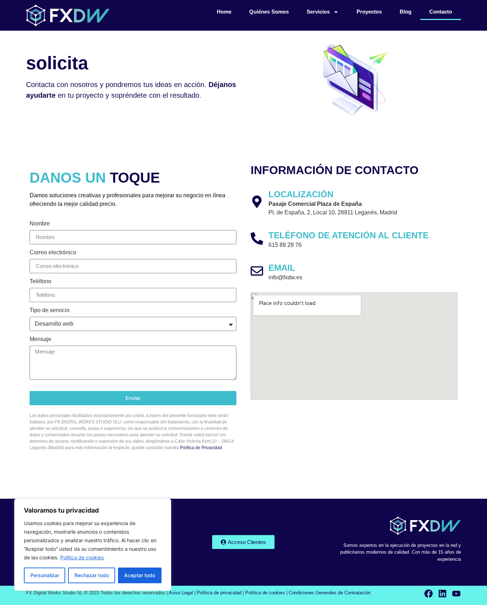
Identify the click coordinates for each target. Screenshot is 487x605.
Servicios (318, 12)
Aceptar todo (139, 575)
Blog (405, 12)
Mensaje (40, 339)
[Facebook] (428, 593)
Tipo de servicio (50, 310)
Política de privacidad (219, 592)
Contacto (440, 12)
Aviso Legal (181, 592)
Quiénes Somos (269, 12)
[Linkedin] (442, 593)
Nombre (40, 224)
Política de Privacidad (201, 447)
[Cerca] (163, 504)
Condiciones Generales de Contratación (329, 592)
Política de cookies (82, 557)
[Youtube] (456, 593)
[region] (92, 545)
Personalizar (44, 575)
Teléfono (40, 281)
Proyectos (369, 12)
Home (224, 12)
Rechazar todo (92, 575)
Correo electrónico (53, 252)
